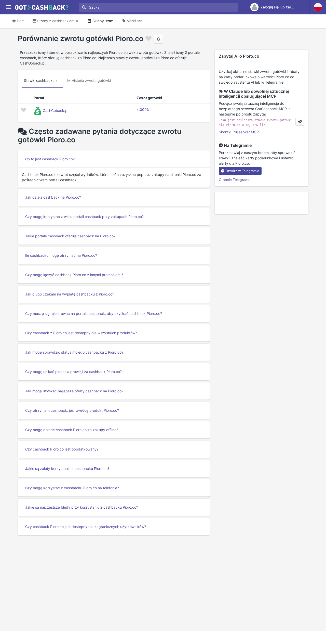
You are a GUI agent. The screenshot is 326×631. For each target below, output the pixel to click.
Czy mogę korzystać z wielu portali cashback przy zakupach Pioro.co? (84, 216)
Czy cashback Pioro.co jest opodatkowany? (61, 449)
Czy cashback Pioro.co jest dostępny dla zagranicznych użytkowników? (85, 526)
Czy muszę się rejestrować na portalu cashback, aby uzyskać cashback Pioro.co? (93, 313)
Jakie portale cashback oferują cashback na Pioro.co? (70, 236)
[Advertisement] (261, 202)
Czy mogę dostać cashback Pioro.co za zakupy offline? (71, 430)
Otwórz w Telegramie (242, 171)
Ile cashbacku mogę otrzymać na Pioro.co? (61, 255)
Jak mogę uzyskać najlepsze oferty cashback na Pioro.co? (74, 391)
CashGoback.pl (55, 110)
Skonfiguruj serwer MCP (239, 132)
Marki (134, 21)
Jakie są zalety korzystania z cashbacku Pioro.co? (67, 468)
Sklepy (102, 21)
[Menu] (8, 7)
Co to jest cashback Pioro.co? (50, 159)
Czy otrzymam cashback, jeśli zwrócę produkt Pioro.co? (72, 410)
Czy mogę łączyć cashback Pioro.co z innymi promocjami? (74, 275)
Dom (20, 21)
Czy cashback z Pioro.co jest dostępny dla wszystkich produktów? (81, 333)
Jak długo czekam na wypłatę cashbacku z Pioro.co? (69, 294)
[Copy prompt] (299, 122)
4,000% (143, 109)
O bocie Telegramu (234, 179)
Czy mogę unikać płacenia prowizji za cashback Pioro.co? (73, 371)
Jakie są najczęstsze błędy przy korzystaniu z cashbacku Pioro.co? (81, 507)
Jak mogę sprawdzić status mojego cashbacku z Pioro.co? (74, 352)
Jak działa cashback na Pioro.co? (53, 197)
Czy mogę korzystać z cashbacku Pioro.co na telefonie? (72, 488)
